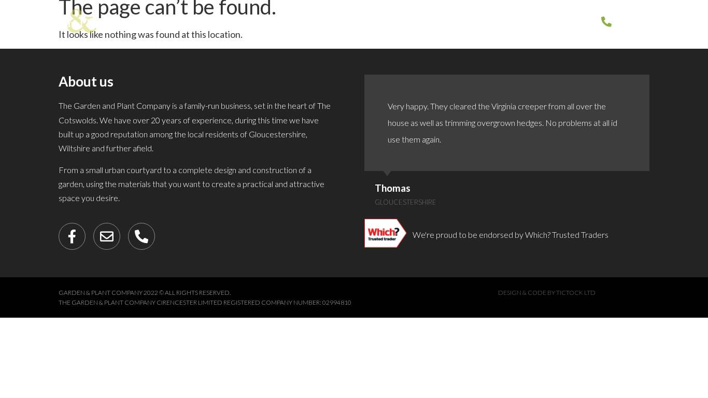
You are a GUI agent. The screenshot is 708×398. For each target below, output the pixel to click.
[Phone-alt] (141, 236)
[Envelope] (106, 236)
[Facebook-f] (72, 236)
